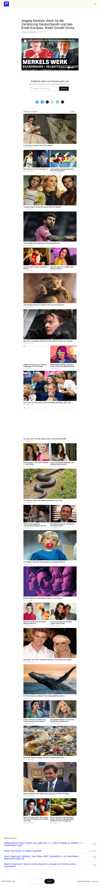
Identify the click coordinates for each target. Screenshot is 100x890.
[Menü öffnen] (95, 4)
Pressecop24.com (8, 881)
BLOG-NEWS (33, 32)
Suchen (49, 881)
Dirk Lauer (25, 32)
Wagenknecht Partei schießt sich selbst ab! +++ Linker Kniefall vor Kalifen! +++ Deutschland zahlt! (43, 844)
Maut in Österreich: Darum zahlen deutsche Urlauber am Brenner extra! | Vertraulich (40, 865)
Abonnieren (64, 88)
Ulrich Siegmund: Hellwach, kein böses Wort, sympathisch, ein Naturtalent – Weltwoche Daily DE (42, 857)
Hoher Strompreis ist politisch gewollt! (22, 851)
